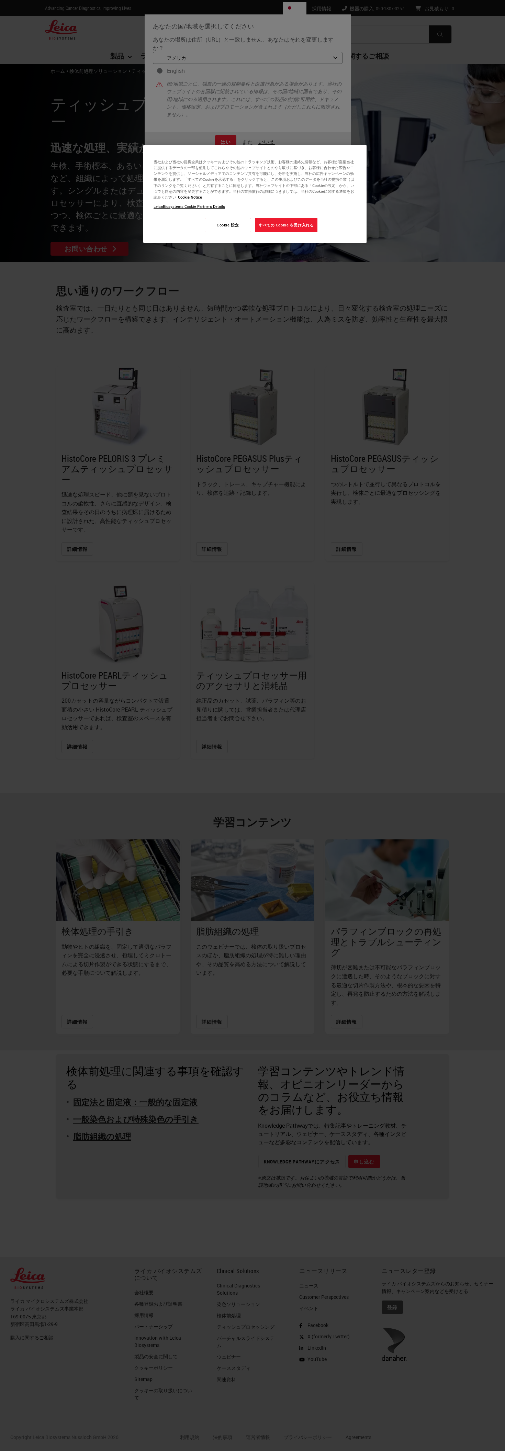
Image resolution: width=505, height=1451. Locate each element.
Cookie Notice (190, 197)
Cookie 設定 (228, 224)
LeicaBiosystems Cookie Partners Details (189, 206)
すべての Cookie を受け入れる (286, 224)
